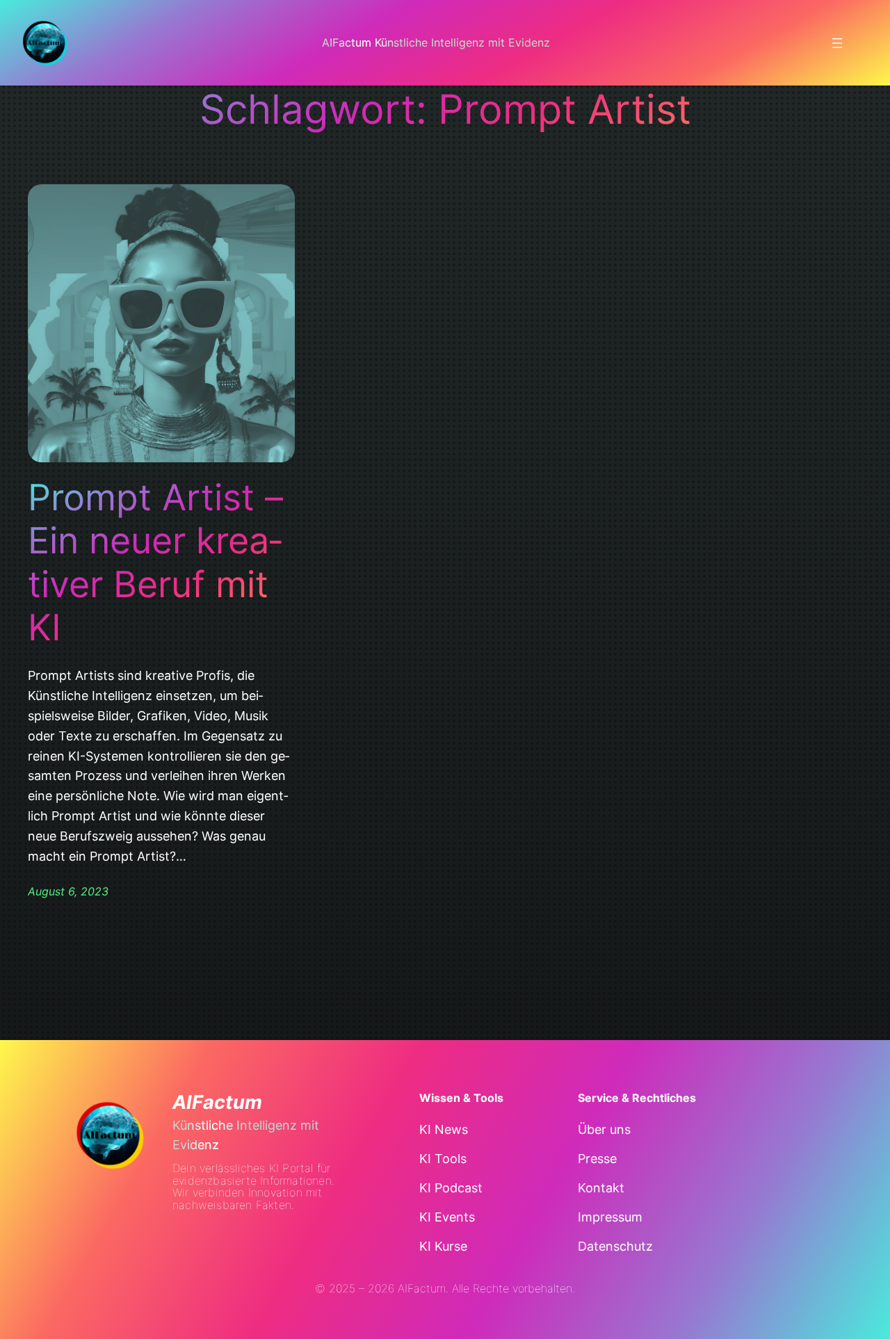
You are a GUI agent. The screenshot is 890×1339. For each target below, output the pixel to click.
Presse (597, 1158)
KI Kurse (443, 1246)
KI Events (447, 1217)
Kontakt (601, 1187)
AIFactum (217, 1102)
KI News (443, 1129)
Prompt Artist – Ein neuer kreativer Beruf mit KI (155, 562)
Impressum (610, 1217)
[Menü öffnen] (837, 43)
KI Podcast (451, 1187)
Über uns (604, 1129)
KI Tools (443, 1158)
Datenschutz (615, 1246)
